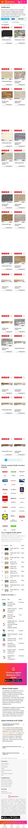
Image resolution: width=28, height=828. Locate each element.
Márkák (2, 768)
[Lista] (21, 2)
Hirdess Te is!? (4, 765)
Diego (9, 731)
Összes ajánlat (7, 5)
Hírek (2, 775)
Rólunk (2, 771)
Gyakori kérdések (5, 763)
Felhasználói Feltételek (11, 823)
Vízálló (4, 729)
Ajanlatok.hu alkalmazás (6, 770)
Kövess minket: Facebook (6, 781)
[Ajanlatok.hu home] (10, 1)
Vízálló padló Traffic (13, 733)
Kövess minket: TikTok (6, 786)
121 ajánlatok (5, 24)
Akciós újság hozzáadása (6, 773)
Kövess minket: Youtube (6, 784)
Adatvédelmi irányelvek (21, 823)
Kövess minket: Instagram (6, 783)
